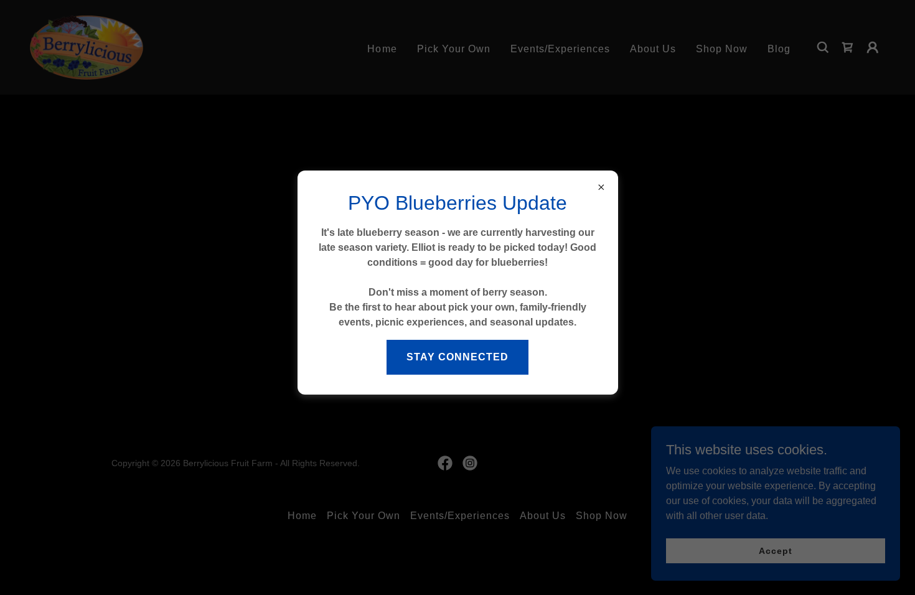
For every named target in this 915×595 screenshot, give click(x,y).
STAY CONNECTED (457, 357)
